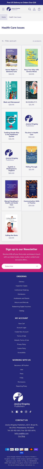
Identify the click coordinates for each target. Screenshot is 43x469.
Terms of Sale (21, 336)
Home (4, 17)
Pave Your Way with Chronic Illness (31, 70)
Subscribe (9, 266)
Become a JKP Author (21, 365)
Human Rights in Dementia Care (11, 70)
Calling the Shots (11, 235)
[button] (3, 9)
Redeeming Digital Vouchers (21, 306)
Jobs (21, 369)
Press (21, 373)
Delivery (21, 281)
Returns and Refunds (21, 302)
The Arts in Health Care (31, 133)
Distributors (21, 294)
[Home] (13, 9)
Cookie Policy (21, 348)
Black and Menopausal (12, 102)
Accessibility (21, 352)
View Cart (21, 323)
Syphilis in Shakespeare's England (11, 168)
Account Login (21, 327)
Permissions (21, 382)
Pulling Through (31, 167)
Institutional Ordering (21, 290)
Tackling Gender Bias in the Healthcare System (11, 134)
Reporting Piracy (21, 386)
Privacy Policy (21, 344)
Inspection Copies (21, 286)
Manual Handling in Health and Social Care (11, 203)
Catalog (21, 311)
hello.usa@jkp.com (21, 433)
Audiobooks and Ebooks (21, 298)
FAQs (21, 378)
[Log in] (34, 9)
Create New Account (21, 332)
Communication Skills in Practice (31, 202)
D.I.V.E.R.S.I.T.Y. (31, 102)
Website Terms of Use (21, 340)
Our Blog (21, 436)
